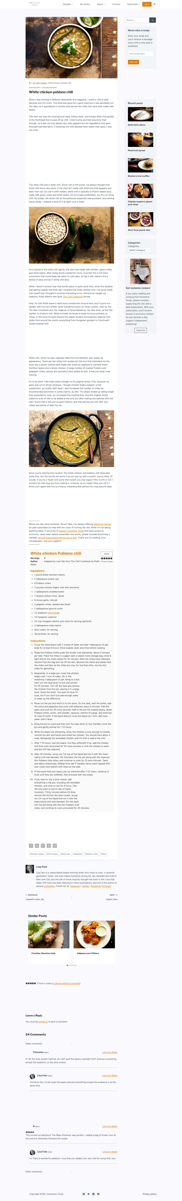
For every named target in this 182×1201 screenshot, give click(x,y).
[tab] (67, 965)
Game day (65, 854)
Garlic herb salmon (136, 125)
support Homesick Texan (71, 531)
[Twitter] (88, 1194)
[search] (152, 20)
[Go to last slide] (31, 942)
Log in (147, 4)
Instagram (75, 886)
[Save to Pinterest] (43, 846)
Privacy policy (149, 1194)
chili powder (54, 613)
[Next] (111, 942)
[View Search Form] (154, 4)
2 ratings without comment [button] (66, 983)
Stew (103, 854)
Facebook (96, 886)
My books (85, 4)
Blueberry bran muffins (138, 176)
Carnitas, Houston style (43, 953)
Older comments (34, 1043)
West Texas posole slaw (139, 230)
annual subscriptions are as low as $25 (57, 537)
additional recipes (102, 524)
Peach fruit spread (136, 150)
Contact (116, 4)
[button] (102, 558)
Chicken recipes (37, 854)
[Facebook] (84, 1194)
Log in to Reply (109, 1052)
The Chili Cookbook (73, 296)
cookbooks (49, 886)
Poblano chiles (91, 854)
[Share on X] (37, 846)
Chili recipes (52, 854)
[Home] (30, 83)
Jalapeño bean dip (35, 897)
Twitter (85, 886)
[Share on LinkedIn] (49, 846)
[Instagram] (93, 1194)
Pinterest (106, 886)
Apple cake (111, 897)
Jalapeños (77, 854)
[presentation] (48, 934)
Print (106, 554)
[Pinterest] (98, 1194)
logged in (43, 1021)
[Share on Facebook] (31, 846)
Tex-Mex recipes (49, 87)
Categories (133, 246)
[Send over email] (55, 846)
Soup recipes (35, 87)
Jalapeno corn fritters (88, 953)
